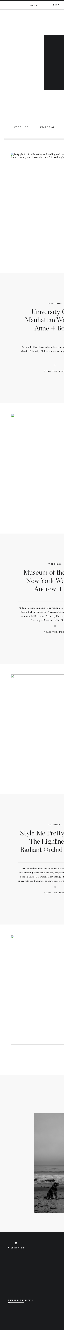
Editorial (55, 824)
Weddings (55, 303)
